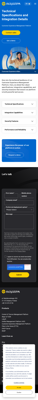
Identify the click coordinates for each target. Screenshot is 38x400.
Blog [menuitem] (3, 342)
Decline (19, 392)
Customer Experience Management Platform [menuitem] (16, 324)
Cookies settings (19, 382)
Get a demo (11, 41)
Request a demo (14, 155)
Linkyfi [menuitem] (4, 319)
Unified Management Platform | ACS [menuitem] (13, 321)
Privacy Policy (22, 251)
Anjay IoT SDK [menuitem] (6, 317)
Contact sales (11, 33)
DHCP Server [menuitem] (6, 328)
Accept (19, 387)
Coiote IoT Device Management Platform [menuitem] (15, 314)
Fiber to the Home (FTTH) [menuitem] (10, 326)
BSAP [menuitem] (4, 331)
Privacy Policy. (10, 368)
